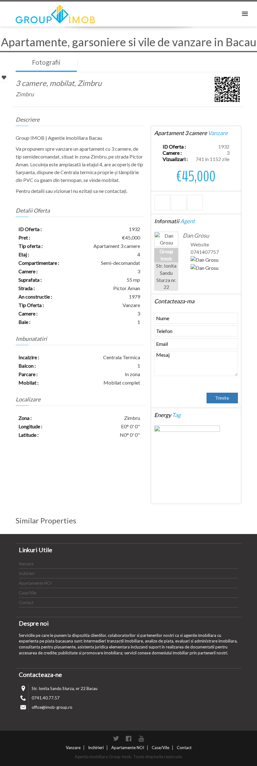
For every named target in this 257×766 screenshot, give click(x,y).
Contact (26, 602)
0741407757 (205, 252)
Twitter (116, 738)
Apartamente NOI (35, 583)
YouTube (141, 738)
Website (200, 244)
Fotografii (46, 62)
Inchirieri (26, 573)
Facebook (128, 738)
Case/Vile (27, 592)
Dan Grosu (196, 235)
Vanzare (26, 563)
